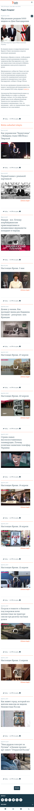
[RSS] (17, 799)
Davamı (17, 788)
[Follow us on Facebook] (2, 799)
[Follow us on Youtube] (13, 799)
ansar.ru (26, 89)
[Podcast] (20, 799)
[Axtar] (28, 809)
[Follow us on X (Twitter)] (9, 799)
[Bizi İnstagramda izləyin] (13, 809)
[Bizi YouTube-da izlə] (21, 809)
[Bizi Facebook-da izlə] (5, 809)
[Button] (5, 119)
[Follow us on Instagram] (6, 799)
